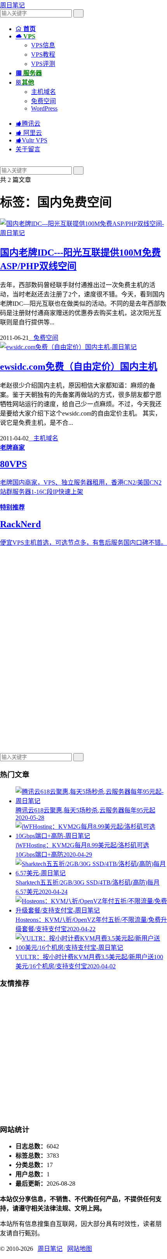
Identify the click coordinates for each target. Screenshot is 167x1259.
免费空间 (43, 101)
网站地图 (79, 1248)
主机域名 (43, 91)
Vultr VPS (31, 140)
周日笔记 (12, 5)
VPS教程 (43, 54)
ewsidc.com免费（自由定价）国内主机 (78, 367)
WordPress (44, 108)
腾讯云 (28, 123)
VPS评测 (43, 64)
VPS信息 (43, 45)
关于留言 (28, 149)
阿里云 (29, 133)
